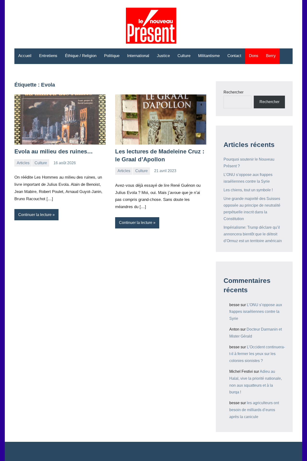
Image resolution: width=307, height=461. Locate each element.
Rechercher (233, 92)
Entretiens (48, 55)
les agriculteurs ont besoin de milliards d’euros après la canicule (254, 410)
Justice (163, 55)
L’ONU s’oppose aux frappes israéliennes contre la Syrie (255, 312)
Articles (23, 163)
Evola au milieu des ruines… (53, 151)
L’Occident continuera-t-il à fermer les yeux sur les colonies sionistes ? (257, 354)
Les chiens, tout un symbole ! (248, 190)
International (138, 55)
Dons (253, 55)
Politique (111, 55)
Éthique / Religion (80, 55)
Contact (234, 55)
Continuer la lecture (35, 215)
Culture (183, 55)
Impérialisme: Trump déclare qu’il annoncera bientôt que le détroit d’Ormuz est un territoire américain (253, 234)
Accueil (24, 55)
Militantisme (209, 55)
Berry (271, 55)
